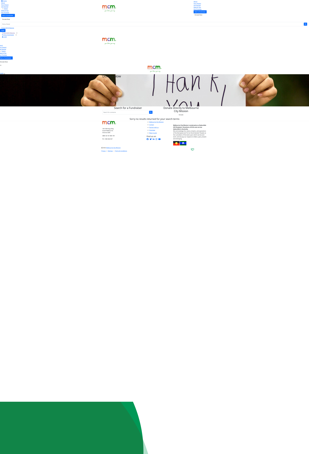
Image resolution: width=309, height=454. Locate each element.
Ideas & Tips (197, 7)
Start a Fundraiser (200, 12)
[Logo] (109, 8)
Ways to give (153, 133)
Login (2, 30)
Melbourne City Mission (156, 122)
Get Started (197, 5)
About (195, 1)
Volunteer (152, 130)
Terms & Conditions (121, 151)
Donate (181, 115)
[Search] (305, 24)
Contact (151, 125)
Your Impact (197, 3)
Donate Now (6, 19)
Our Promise (197, 9)
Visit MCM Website (8, 28)
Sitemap (110, 151)
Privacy (103, 151)
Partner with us (154, 127)
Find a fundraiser (8, 35)
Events (4, 51)
